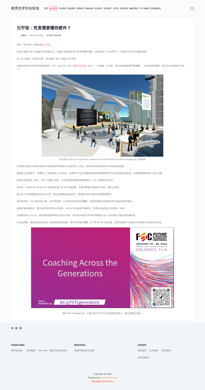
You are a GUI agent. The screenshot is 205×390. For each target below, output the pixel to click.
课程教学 (80, 8)
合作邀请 (153, 350)
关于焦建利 (145, 8)
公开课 (116, 8)
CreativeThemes (109, 377)
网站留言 (142, 350)
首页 (46, 8)
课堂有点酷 (16, 350)
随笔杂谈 (89, 8)
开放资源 (62, 8)
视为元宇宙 (80, 65)
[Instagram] (21, 328)
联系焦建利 (156, 8)
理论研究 (98, 8)
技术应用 (53, 8)
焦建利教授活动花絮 (84, 350)
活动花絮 (124, 8)
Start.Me (42, 350)
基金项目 (62, 350)
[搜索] (192, 8)
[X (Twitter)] (16, 328)
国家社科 (53, 350)
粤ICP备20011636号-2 (102, 381)
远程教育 (71, 8)
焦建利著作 (134, 8)
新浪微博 (31, 350)
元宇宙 (47, 44)
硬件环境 (57, 35)
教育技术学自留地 (25, 8)
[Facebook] (12, 328)
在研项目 (108, 8)
